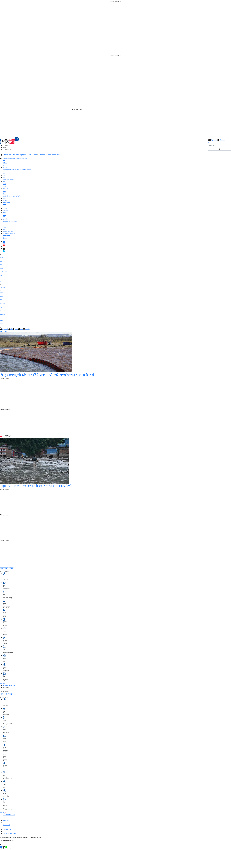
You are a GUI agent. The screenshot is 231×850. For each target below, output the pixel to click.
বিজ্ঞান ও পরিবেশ (6, 203)
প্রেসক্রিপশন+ (23, 155)
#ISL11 (5, 163)
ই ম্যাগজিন (5, 210)
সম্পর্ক (11, 169)
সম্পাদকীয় (5, 219)
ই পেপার (5, 208)
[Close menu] (0, 255)
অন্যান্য (12, 179)
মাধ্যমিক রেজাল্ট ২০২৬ (8, 231)
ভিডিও (4, 217)
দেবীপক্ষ (4, 229)
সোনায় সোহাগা (6, 236)
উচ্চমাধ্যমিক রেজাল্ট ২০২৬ (9, 234)
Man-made (3, 331)
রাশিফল (54, 155)
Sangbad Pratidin (9, 685)
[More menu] (229, 155)
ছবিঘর (49, 155)
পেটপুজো (19, 169)
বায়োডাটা (5, 200)
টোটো (24, 169)
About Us (6, 821)
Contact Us (6, 825)
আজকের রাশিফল (6, 568)
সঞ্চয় (58, 155)
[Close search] (208, 143)
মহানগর (6, 155)
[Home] (9, 140)
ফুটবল (8, 179)
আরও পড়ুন (2, 683)
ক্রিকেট (4, 179)
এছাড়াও (2, 324)
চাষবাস (4, 205)
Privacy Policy (7, 829)
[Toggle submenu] (0, 284)
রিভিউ (10, 196)
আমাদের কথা (6, 221)
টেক (22, 169)
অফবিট (4, 184)
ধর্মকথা (4, 186)
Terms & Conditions (9, 833)
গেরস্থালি (28, 169)
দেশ (14, 155)
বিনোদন (35, 155)
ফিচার (4, 227)
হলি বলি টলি (5, 196)
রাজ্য (10, 155)
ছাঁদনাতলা (5, 238)
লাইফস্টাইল (43, 155)
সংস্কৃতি (14, 196)
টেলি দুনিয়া (18, 196)
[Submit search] (219, 149)
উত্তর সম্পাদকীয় (13, 221)
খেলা (30, 155)
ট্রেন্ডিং (4, 213)
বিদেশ (17, 155)
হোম (4, 161)
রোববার (4, 225)
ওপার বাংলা (5, 188)
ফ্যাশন (14, 169)
